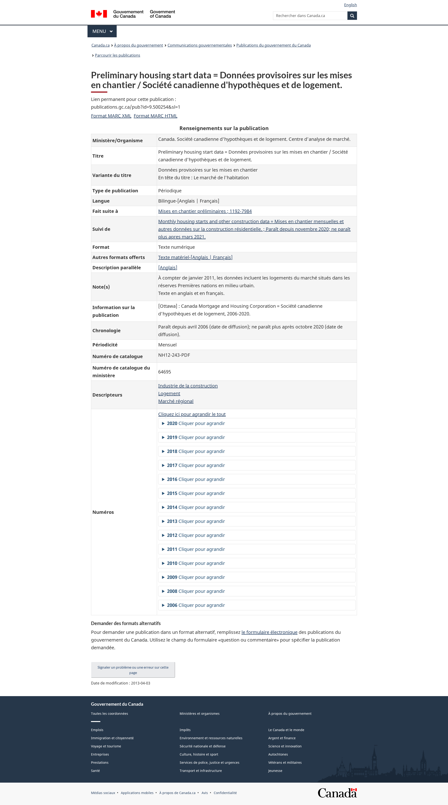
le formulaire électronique (270, 632)
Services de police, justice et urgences (209, 762)
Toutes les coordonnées (109, 713)
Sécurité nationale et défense (203, 746)
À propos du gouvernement (138, 45)
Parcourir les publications (117, 55)
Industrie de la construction (188, 386)
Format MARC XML (111, 116)
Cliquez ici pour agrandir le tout (192, 414)
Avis (205, 793)
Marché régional (175, 401)
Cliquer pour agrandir (196, 423)
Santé (95, 770)
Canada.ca (100, 45)
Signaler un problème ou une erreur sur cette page (133, 670)
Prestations (99, 762)
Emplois (97, 730)
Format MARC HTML (155, 116)
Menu (104, 31)
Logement (169, 393)
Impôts (185, 730)
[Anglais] (167, 267)
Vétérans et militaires (285, 762)
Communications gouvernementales (200, 45)
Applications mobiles (137, 793)
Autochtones (278, 754)
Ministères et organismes (200, 713)
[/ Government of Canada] (133, 14)
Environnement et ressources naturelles (211, 738)
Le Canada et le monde (286, 730)
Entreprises (100, 754)
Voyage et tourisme (106, 746)
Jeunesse (275, 770)
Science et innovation (285, 746)
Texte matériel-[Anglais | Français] (195, 257)
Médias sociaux (103, 793)
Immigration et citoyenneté (112, 738)
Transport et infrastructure (201, 770)
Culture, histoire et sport (199, 754)
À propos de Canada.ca (177, 793)
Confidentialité (225, 793)
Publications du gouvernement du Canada (273, 45)
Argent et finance (282, 738)
